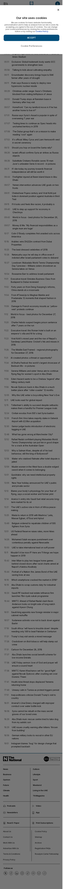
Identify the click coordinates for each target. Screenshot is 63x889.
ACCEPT (31, 37)
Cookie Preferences (31, 46)
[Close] (58, 10)
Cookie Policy (42, 31)
